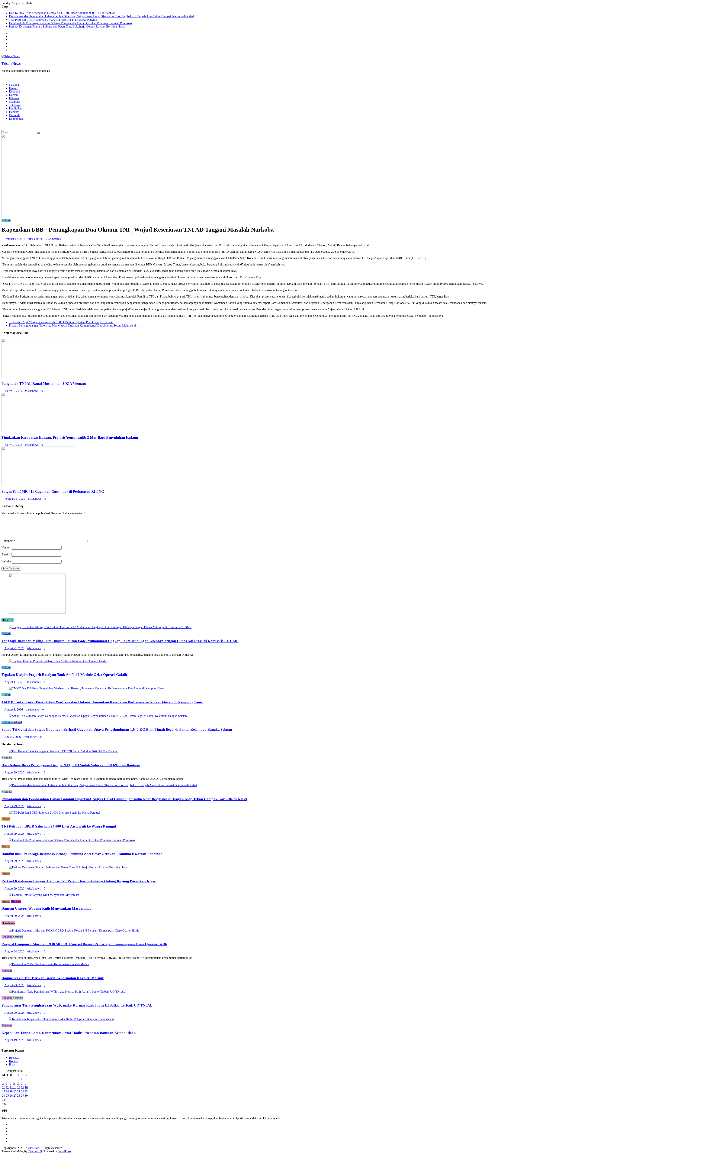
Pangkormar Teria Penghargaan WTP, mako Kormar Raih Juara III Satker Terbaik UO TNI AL (77, 1005)
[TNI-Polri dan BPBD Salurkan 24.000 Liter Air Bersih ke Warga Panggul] (54, 812)
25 (7, 1095)
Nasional (14, 84)
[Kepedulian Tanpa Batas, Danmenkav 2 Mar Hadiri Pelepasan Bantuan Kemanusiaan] (61, 1019)
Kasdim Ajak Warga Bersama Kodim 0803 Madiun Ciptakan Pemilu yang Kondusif (61, 322)
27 (14, 1095)
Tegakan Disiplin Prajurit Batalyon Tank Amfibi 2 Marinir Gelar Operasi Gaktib (64, 675)
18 (7, 1091)
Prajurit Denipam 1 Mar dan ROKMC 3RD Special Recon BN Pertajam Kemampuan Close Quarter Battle (84, 944)
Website (6, 561)
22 (22, 1091)
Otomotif (14, 115)
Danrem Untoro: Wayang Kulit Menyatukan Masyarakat (46, 908)
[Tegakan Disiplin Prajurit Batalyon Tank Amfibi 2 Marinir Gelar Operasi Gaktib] (58, 661)
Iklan (12, 1064)
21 (18, 1091)
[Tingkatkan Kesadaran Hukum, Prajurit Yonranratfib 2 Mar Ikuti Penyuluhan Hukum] (38, 430)
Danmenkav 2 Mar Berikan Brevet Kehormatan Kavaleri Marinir (53, 978)
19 (11, 1091)
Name (6, 547)
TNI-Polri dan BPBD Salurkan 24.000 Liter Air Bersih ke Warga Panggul (53, 19)
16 (26, 1087)
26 (11, 1095)
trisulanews (35, 238)
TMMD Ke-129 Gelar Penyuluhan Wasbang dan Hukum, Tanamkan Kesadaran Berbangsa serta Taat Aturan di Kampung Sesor (102, 702)
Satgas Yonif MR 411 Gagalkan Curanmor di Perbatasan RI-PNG (53, 491)
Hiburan (14, 98)
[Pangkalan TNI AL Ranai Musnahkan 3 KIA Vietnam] (38, 376)
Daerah (13, 94)
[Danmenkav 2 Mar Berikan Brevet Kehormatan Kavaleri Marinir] (49, 964)
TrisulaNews (11, 64)
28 (18, 1095)
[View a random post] (3, 125)
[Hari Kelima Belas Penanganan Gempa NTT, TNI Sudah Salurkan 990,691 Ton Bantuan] (63, 751)
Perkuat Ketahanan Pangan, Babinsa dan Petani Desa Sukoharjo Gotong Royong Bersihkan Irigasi (67, 26)
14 (18, 1087)
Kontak (13, 1061)
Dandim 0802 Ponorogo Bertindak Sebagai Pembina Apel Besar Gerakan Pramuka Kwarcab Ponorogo (70, 23)
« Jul (4, 1103)
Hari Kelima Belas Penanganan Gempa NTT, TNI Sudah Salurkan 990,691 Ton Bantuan (62, 13)
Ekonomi (14, 91)
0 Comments (53, 238)
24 (3, 1095)
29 (22, 1095)
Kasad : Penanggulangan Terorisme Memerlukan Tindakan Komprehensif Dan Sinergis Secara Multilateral (74, 325)
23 (26, 1091)
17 (3, 1091)
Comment (8, 540)
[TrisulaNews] (3, 77)
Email (6, 554)
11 (7, 1087)
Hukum (13, 88)
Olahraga (14, 101)
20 (14, 1091)
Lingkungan (16, 118)
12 (11, 1087)
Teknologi (15, 105)
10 (3, 1087)
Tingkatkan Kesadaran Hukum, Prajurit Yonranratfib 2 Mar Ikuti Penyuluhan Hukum (70, 437)
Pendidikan (15, 108)
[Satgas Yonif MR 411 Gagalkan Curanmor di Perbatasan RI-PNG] (38, 484)
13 (14, 1087)
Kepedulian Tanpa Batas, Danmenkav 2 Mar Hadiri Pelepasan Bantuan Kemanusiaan (69, 1033)
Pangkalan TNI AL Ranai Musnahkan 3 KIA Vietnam (44, 383)
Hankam (14, 111)
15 (22, 1087)
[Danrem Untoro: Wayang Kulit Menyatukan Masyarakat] (44, 894)
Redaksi (14, 1057)
